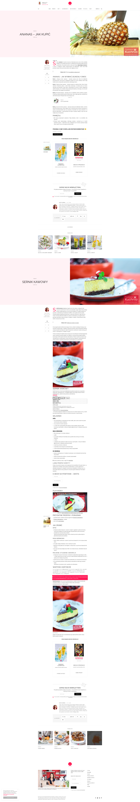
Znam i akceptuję (60, 487)
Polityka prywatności (90, 782)
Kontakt (88, 786)
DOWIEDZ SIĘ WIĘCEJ (61, 173)
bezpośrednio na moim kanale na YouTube (72, 513)
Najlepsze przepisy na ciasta (73, 322)
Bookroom (63, 799)
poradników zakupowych (74, 72)
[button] (53, 395)
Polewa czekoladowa (58, 519)
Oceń (67, 398)
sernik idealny (61, 521)
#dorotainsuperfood (61, 578)
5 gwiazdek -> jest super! (57, 131)
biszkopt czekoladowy (78, 517)
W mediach (89, 779)
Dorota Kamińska (47, 65)
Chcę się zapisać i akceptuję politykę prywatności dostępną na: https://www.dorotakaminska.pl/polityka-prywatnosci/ (70, 196)
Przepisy (35, 278)
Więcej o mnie (75, 211)
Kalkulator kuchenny (90, 777)
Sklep (88, 784)
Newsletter (89, 772)
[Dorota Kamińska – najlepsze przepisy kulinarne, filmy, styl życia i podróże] (70, 4)
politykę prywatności (63, 487)
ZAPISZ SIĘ (78, 193)
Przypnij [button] (62, 398)
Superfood (49, 799)
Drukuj (55, 398)
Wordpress (56, 799)
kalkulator (71, 460)
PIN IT (62, 153)
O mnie (88, 770)
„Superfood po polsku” (71, 205)
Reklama (88, 781)
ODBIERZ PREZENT (79, 172)
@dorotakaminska (83, 576)
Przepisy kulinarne (90, 775)
